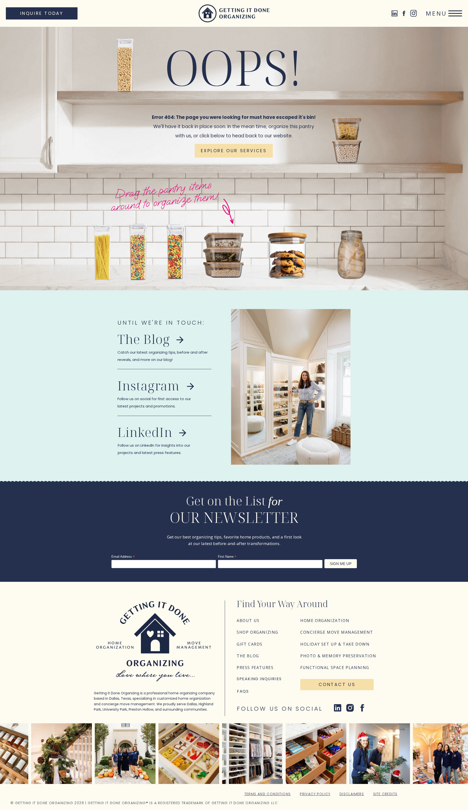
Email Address (123, 557)
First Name (227, 557)
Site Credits (385, 793)
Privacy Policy (315, 793)
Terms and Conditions (267, 793)
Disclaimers (352, 793)
